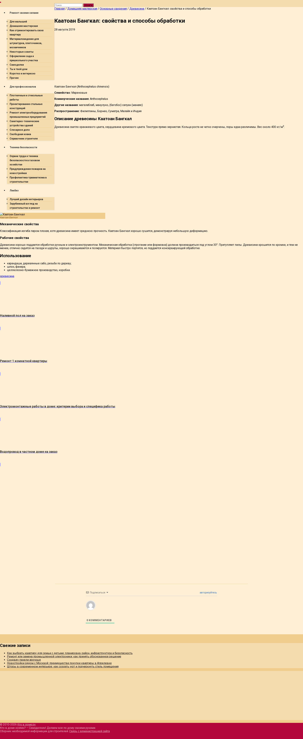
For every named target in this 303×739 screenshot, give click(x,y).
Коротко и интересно (22, 73)
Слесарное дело (20, 129)
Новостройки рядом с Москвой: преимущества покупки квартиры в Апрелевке (59, 663)
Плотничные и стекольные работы (26, 97)
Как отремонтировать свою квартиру (27, 32)
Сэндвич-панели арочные (24, 659)
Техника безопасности (23, 147)
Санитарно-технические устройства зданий (24, 123)
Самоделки (17, 64)
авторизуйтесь (208, 592)
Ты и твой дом (18, 69)
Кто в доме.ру (26, 724)
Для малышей (18, 21)
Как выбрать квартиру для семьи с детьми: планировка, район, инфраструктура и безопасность (70, 653)
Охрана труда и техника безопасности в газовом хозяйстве (25, 160)
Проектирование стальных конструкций (26, 106)
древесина (7, 276)
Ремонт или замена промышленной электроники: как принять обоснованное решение (64, 656)
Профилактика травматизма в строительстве (28, 179)
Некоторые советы (21, 51)
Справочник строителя (24, 138)
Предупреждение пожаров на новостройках (28, 171)
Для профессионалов (23, 86)
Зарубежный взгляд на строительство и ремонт (25, 205)
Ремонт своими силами (24, 12)
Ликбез (14, 190)
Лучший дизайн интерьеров (26, 199)
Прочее (14, 77)
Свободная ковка (20, 134)
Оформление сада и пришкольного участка (24, 58)
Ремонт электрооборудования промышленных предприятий (28, 114)
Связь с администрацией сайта (89, 731)
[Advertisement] (159, 57)
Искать (88, 5)
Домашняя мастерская (24, 26)
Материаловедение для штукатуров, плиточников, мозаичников (26, 43)
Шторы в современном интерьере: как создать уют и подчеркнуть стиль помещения (63, 666)
